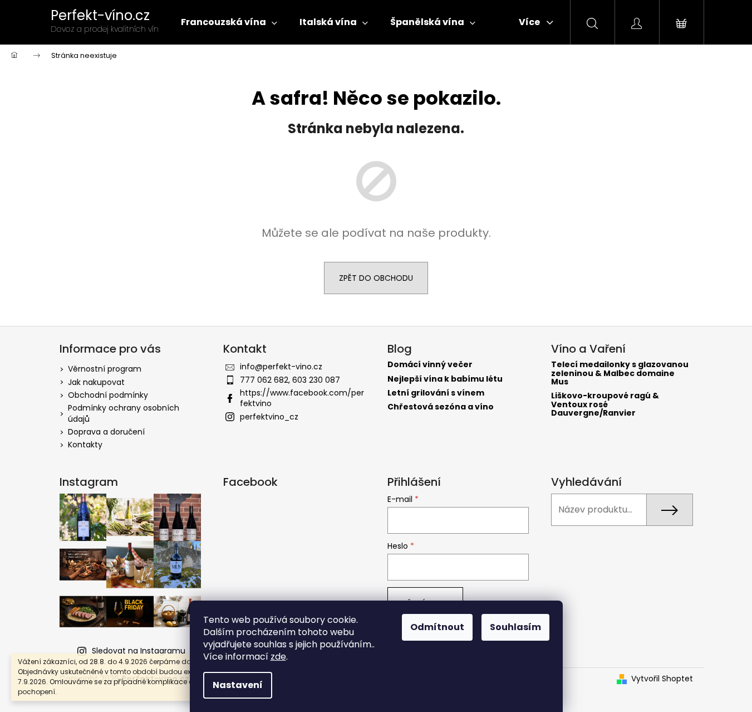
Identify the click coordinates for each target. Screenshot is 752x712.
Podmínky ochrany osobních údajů (123, 413)
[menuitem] (229, 22)
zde (278, 656)
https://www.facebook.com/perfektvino (302, 398)
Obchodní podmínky (108, 395)
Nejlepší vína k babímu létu (445, 379)
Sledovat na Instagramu (138, 650)
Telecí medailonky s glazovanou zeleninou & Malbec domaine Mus (620, 373)
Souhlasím (515, 627)
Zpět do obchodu (376, 278)
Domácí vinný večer (430, 364)
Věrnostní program (104, 368)
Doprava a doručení (106, 431)
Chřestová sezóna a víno (440, 407)
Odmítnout (437, 627)
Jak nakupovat (96, 382)
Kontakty (85, 444)
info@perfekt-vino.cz (281, 366)
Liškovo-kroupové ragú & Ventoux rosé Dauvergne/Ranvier (605, 404)
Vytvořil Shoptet (662, 679)
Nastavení (238, 685)
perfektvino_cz (269, 416)
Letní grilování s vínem (435, 393)
